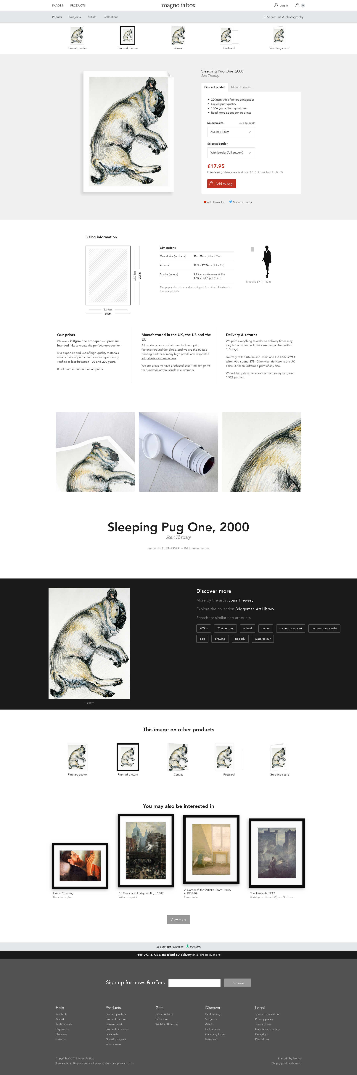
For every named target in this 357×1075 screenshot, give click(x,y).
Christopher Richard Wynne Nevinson (272, 897)
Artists (92, 17)
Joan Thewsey (210, 76)
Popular (57, 17)
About (60, 1019)
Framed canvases (117, 1029)
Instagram (211, 1039)
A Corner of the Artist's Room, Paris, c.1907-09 (207, 891)
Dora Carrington (62, 897)
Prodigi (297, 1058)
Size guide (249, 123)
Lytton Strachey (63, 893)
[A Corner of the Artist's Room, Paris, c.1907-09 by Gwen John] (211, 850)
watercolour (263, 639)
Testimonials (64, 1024)
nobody (240, 639)
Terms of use (263, 1024)
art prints (245, 113)
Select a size (231, 123)
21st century (225, 628)
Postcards (112, 1034)
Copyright (261, 1034)
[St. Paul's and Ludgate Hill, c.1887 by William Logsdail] (146, 851)
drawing (220, 639)
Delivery (231, 357)
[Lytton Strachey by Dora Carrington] (80, 866)
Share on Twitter (242, 202)
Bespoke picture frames (87, 1063)
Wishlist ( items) (166, 1024)
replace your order (259, 373)
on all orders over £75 (178, 955)
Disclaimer (262, 1039)
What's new (113, 1044)
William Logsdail (128, 897)
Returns (61, 1039)
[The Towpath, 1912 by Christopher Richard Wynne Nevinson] (277, 853)
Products (78, 5)
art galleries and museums (158, 358)
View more (178, 920)
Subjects (75, 17)
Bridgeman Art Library (254, 609)
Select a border (217, 144)
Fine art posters (116, 1014)
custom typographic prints (118, 1063)
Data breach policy (267, 1029)
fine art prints (94, 369)
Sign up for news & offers (135, 982)
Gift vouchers (164, 1014)
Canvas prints (114, 1024)
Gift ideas (161, 1019)
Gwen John (191, 897)
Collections (111, 17)
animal (247, 628)
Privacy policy (264, 1019)
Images (57, 5)
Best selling (213, 1014)
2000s (204, 628)
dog (202, 639)
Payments (62, 1029)
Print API (283, 1058)
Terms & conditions (267, 1014)
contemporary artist (324, 628)
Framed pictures (116, 1019)
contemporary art (290, 628)
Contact (61, 1014)
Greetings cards (116, 1039)
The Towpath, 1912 (262, 893)
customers (187, 370)
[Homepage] (178, 6)
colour (266, 628)
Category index (215, 1034)
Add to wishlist (215, 202)
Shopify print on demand (286, 1063)
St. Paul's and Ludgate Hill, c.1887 (141, 893)
